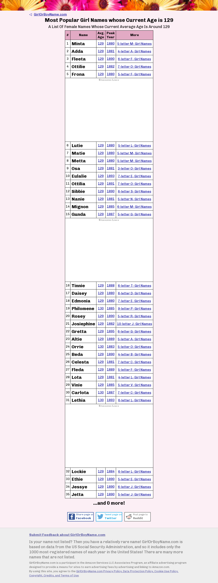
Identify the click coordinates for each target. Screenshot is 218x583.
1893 (111, 176)
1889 (111, 339)
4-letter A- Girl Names (134, 51)
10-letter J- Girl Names (134, 324)
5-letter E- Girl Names (134, 479)
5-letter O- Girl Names (134, 347)
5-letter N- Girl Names (134, 199)
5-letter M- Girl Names (134, 44)
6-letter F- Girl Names (134, 59)
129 (101, 43)
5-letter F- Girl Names (134, 74)
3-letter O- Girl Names (134, 168)
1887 (111, 214)
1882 (111, 66)
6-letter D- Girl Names (134, 293)
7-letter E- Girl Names (134, 176)
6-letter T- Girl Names (134, 286)
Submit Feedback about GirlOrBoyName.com (67, 535)
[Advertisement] (109, 111)
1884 (111, 471)
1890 (111, 59)
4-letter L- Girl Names (134, 377)
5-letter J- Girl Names (134, 494)
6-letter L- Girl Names (134, 400)
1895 (111, 331)
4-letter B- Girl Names (134, 354)
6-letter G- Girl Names (134, 331)
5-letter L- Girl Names (134, 146)
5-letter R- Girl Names (134, 316)
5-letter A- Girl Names (134, 339)
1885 (111, 206)
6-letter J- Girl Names (134, 487)
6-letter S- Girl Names (134, 191)
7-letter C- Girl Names (134, 362)
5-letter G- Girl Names (134, 214)
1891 (111, 183)
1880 (111, 43)
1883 (111, 346)
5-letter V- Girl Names (134, 385)
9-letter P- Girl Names (134, 308)
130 (101, 308)
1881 (111, 51)
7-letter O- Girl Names (134, 67)
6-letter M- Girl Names (134, 207)
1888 (111, 285)
